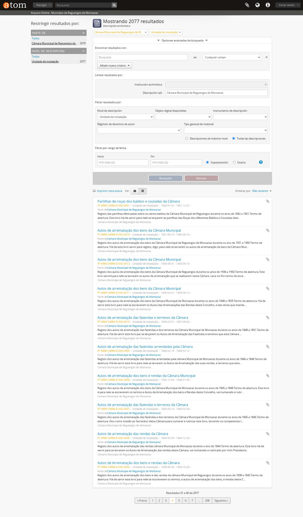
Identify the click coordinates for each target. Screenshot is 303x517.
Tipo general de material (199, 124)
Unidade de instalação (45, 61)
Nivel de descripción (48, 50)
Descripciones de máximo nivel (208, 138)
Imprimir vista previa (109, 191)
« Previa (142, 500)
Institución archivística (148, 84)
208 (207, 500)
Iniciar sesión (287, 5)
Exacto (241, 162)
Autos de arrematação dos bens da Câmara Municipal (139, 230)
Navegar (41, 5)
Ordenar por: (243, 191)
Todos (35, 38)
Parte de (39, 32)
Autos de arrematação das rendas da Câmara (132, 433)
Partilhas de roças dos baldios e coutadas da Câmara (138, 201)
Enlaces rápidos (268, 5)
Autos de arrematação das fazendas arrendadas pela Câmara (145, 346)
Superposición (219, 162)
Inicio (100, 156)
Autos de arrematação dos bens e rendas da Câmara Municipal (146, 375)
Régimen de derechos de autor (116, 124)
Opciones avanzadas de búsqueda (182, 40)
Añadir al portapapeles (268, 201)
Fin (152, 156)
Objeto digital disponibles (170, 111)
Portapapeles (247, 5)
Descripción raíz (152, 93)
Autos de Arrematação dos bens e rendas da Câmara (138, 463)
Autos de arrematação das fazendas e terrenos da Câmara (142, 317)
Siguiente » (221, 500)
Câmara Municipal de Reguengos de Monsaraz (60, 43)
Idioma (257, 5)
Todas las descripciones (250, 138)
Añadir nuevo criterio (113, 65)
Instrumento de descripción (230, 111)
